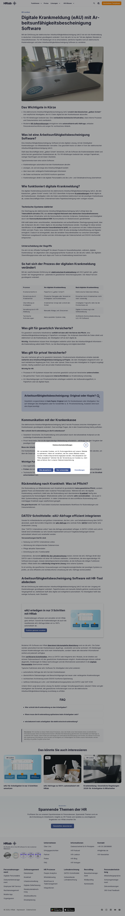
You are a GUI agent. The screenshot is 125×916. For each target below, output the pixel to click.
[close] (86, 445)
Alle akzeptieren (45, 470)
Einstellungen (80, 470)
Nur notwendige (62, 470)
